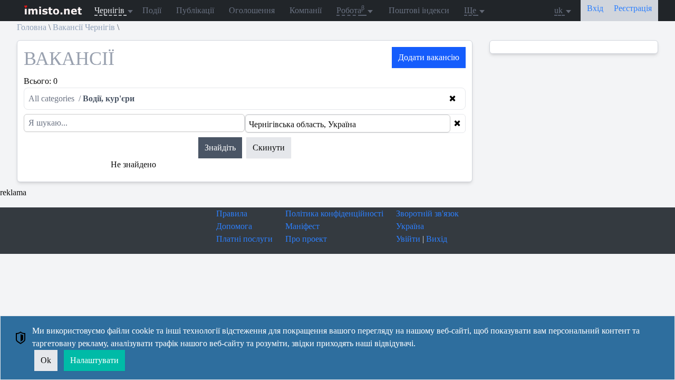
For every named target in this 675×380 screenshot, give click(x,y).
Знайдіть (220, 147)
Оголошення (252, 10)
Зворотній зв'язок (427, 213)
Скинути (269, 147)
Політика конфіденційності (334, 213)
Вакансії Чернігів (84, 27)
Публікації (195, 10)
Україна (410, 226)
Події (151, 10)
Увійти (408, 238)
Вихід (436, 238)
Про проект (306, 238)
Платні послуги (244, 238)
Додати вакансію (428, 57)
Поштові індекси (419, 10)
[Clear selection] (457, 123)
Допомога (234, 226)
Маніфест (302, 226)
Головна (31, 27)
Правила (231, 213)
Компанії (306, 10)
